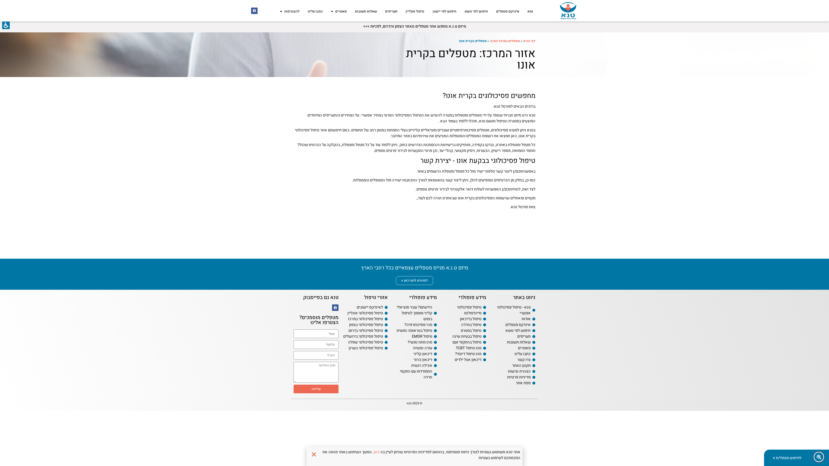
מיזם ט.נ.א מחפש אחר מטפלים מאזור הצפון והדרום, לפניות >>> (414, 26)
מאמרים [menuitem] (341, 11)
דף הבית (529, 41)
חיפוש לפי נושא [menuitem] (476, 11)
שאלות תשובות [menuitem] (366, 11)
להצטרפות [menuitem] (291, 11)
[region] (470, 41)
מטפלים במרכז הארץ (505, 41)
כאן (377, 452)
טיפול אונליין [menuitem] (415, 11)
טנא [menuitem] (530, 11)
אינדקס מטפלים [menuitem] (507, 11)
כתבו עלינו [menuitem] (315, 11)
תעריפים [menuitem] (391, 11)
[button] (316, 361)
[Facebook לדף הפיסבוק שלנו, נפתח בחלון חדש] (254, 11)
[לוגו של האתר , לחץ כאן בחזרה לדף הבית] (568, 10)
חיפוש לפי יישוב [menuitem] (444, 11)
